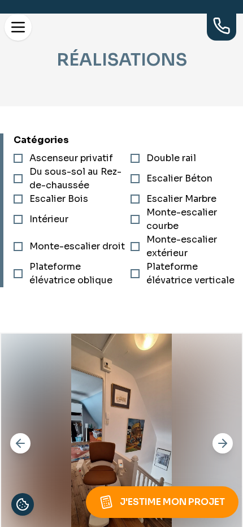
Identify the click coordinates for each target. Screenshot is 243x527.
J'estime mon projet (172, 502)
